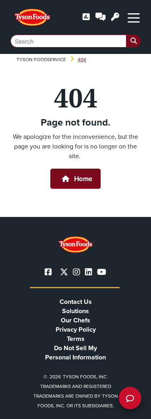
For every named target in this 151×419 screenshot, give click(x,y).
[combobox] (75, 41)
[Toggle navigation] (134, 17)
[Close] (132, 407)
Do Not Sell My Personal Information (75, 352)
